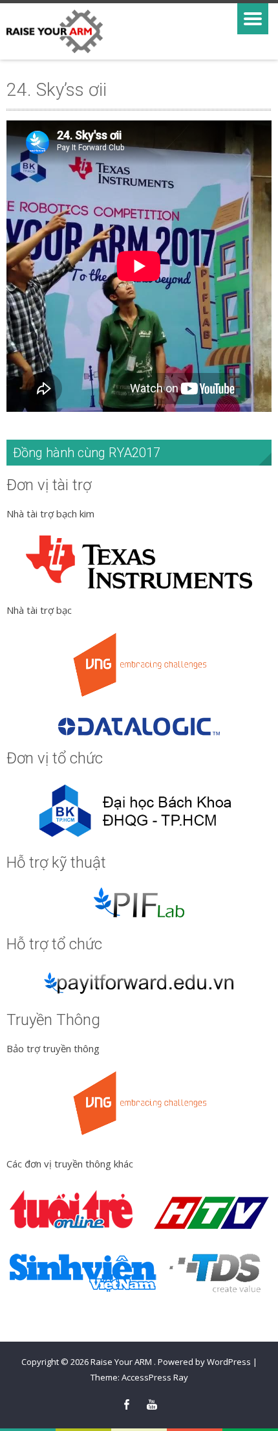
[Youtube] (152, 1405)
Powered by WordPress (204, 1362)
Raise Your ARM (122, 1362)
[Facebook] (126, 1405)
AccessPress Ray (155, 1377)
